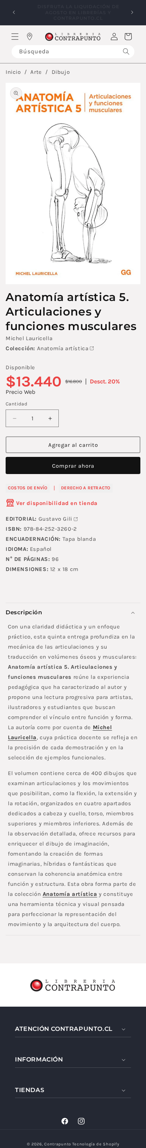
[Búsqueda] (126, 51)
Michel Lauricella (29, 338)
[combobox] (73, 51)
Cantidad (16, 404)
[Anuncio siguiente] (132, 12)
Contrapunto (57, 1144)
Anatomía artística (63, 348)
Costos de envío (28, 487)
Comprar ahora (73, 465)
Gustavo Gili (55, 518)
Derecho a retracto (85, 487)
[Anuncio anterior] (14, 12)
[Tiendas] (29, 36)
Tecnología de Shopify (95, 1144)
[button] (15, 36)
